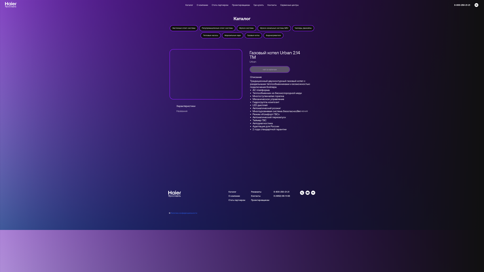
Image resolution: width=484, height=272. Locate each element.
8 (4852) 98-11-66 (282, 196)
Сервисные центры (289, 5)
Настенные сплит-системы (183, 28)
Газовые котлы (253, 35)
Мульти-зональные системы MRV (274, 28)
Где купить (259, 5)
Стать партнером (220, 5)
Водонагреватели (273, 35)
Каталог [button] (189, 5)
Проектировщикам (241, 5)
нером (242, 200)
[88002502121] (302, 194)
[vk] (476, 5)
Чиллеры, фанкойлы (303, 28)
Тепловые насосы (210, 35)
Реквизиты (256, 192)
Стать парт (234, 200)
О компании (202, 5)
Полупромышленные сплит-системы (217, 28)
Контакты (272, 5)
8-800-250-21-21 (462, 5)
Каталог (232, 192)
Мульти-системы (246, 28)
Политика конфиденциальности (184, 213)
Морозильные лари (233, 35)
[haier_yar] (313, 194)
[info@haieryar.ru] (308, 194)
